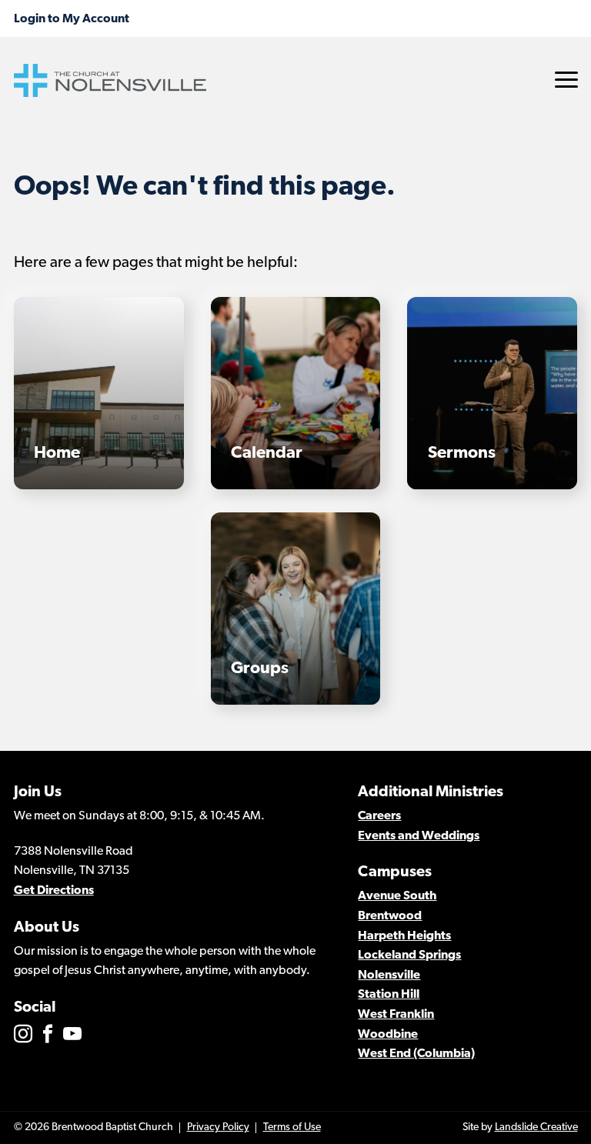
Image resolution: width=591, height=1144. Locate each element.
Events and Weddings (418, 836)
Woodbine (388, 1035)
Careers (379, 816)
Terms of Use (292, 1127)
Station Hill (388, 995)
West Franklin (396, 1015)
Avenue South (397, 896)
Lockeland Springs (409, 955)
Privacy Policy (218, 1127)
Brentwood (390, 916)
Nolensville (389, 975)
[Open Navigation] (566, 80)
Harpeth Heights (404, 936)
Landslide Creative (536, 1127)
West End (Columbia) (416, 1054)
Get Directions (54, 891)
